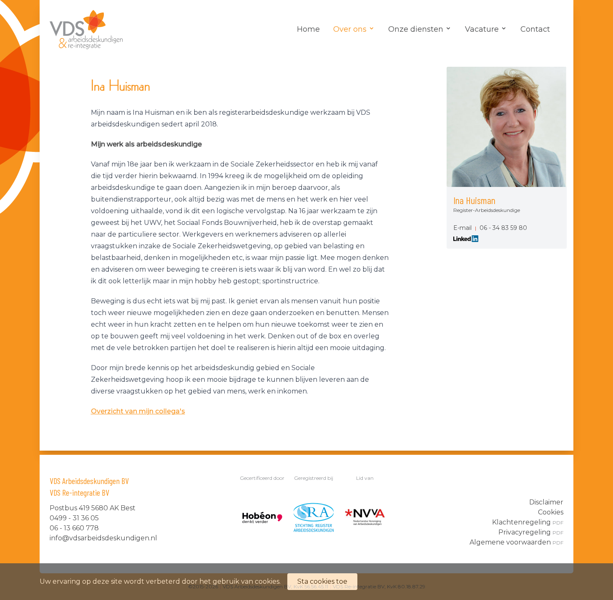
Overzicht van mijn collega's (138, 411)
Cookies (550, 512)
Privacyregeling (530, 532)
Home (308, 29)
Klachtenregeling (527, 522)
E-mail (462, 228)
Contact (535, 29)
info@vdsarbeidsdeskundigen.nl (103, 538)
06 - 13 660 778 (74, 528)
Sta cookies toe (322, 581)
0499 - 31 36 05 (74, 518)
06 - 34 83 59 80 (503, 228)
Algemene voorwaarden (516, 542)
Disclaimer (546, 502)
